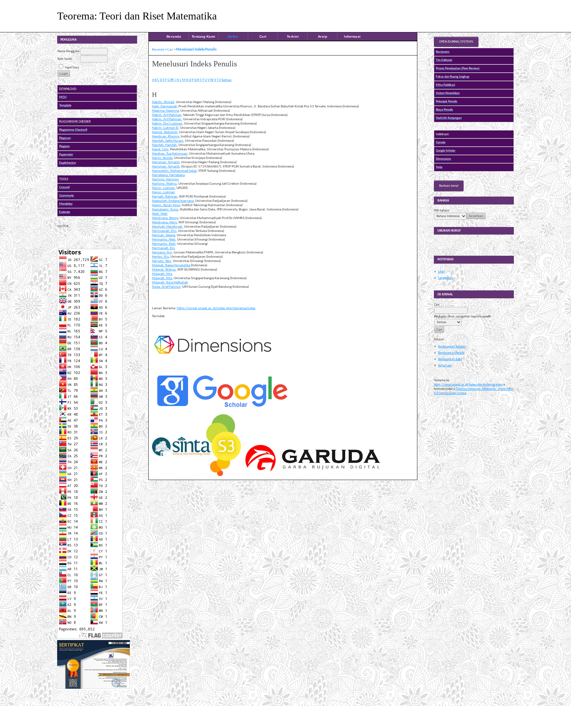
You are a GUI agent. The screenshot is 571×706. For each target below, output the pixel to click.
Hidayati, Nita (162, 274)
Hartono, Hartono (165, 179)
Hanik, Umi (160, 149)
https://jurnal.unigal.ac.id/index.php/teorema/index (468, 385)
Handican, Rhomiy (165, 136)
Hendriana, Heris (164, 222)
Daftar (233, 36)
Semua (226, 80)
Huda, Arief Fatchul (166, 287)
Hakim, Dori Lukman (167, 124)
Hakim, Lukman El (165, 128)
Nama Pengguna (68, 51)
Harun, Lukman (163, 188)
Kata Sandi (64, 59)
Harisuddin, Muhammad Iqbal (174, 171)
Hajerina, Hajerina (165, 111)
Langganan (445, 278)
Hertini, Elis (160, 257)
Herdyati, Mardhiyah (167, 227)
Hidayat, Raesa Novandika (171, 265)
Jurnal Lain (445, 365)
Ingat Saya (72, 67)
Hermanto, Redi (163, 240)
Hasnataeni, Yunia (165, 209)
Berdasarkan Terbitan (452, 347)
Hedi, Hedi (160, 214)
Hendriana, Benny (165, 218)
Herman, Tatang (163, 235)
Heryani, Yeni (161, 261)
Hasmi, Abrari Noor (166, 205)
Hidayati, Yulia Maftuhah (170, 282)
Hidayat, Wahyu (164, 270)
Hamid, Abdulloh (164, 132)
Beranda (174, 36)
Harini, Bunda (162, 158)
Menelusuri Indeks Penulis (196, 50)
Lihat (441, 272)
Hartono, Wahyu (164, 184)
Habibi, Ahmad (163, 102)
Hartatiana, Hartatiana (168, 175)
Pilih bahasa (441, 210)
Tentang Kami (203, 36)
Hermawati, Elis (163, 248)
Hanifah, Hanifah (164, 145)
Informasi (352, 36)
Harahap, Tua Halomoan (169, 154)
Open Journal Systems (456, 41)
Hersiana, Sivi (162, 252)
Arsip (322, 36)
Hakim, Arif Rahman (166, 115)
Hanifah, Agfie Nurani (167, 141)
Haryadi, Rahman (164, 197)
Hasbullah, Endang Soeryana (173, 201)
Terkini (293, 36)
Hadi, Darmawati (164, 106)
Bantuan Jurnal (448, 186)
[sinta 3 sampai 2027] (93, 689)
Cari (263, 36)
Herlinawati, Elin (164, 231)
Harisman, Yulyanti (165, 162)
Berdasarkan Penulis (451, 353)
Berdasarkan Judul (450, 359)
